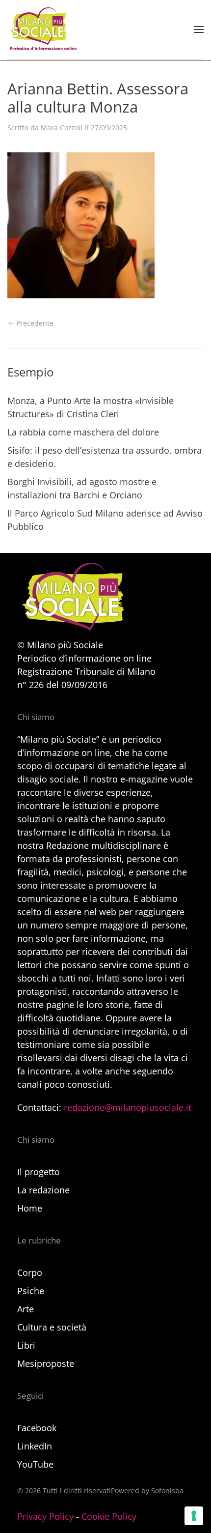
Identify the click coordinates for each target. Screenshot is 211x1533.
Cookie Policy (108, 1516)
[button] (199, 29)
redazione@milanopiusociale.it (127, 1107)
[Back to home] (42, 29)
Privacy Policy (45, 1516)
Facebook (36, 1428)
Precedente (34, 323)
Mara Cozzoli (62, 127)
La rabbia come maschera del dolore (83, 432)
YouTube (35, 1464)
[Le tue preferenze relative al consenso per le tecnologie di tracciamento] (194, 1515)
